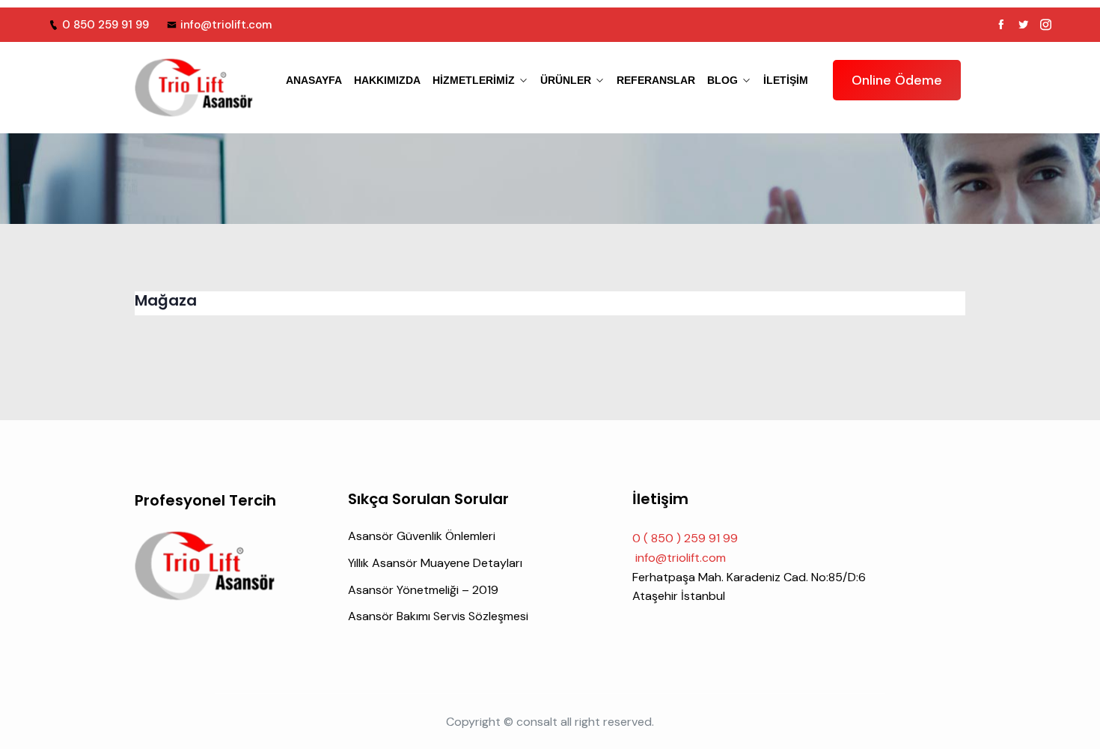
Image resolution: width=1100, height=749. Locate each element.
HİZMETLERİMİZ (474, 80)
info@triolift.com (226, 24)
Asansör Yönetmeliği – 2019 (423, 590)
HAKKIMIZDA (387, 80)
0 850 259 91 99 (105, 24)
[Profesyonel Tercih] (194, 88)
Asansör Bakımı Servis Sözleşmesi (438, 616)
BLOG (722, 80)
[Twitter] (1023, 25)
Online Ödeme (897, 80)
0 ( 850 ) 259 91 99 (685, 538)
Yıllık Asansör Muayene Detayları (435, 563)
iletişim (785, 80)
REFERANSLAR (656, 80)
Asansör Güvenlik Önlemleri (421, 536)
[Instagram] (1045, 25)
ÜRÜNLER (565, 80)
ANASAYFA (314, 80)
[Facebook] (1000, 25)
